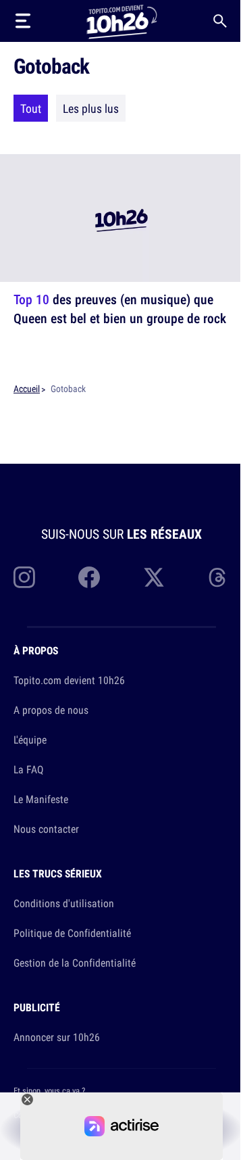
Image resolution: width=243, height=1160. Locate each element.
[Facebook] (89, 577)
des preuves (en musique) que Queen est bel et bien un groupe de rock (120, 308)
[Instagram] (24, 577)
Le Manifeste (41, 799)
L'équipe (30, 739)
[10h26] (121, 20)
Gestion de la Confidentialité (75, 962)
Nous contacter (46, 828)
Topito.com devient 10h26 (69, 680)
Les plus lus (91, 108)
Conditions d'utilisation (64, 903)
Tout (30, 108)
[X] (154, 577)
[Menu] (23, 21)
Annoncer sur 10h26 (57, 1037)
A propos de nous (51, 709)
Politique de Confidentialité (72, 932)
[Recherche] (220, 21)
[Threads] (219, 577)
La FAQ (28, 769)
